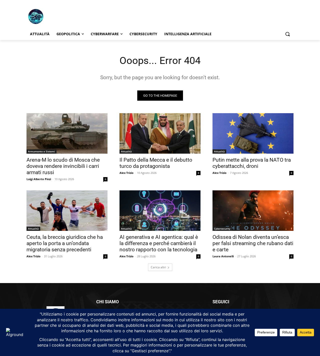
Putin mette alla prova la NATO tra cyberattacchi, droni (251, 163)
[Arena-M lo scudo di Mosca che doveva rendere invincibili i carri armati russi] (67, 133)
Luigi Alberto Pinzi (38, 179)
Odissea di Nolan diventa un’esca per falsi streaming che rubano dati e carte (252, 243)
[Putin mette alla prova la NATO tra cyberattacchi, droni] (253, 133)
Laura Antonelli (223, 256)
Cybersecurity (222, 228)
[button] (288, 34)
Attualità (126, 151)
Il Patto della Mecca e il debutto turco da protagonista (156, 163)
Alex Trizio (127, 173)
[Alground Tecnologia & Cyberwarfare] (66, 16)
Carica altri (158, 267)
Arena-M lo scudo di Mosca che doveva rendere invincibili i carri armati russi (63, 166)
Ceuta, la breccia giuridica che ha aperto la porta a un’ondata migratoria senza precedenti (64, 243)
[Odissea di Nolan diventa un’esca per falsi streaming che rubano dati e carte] (253, 210)
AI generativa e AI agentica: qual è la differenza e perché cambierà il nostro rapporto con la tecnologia (159, 243)
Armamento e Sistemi (41, 151)
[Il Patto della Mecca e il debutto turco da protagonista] (160, 133)
